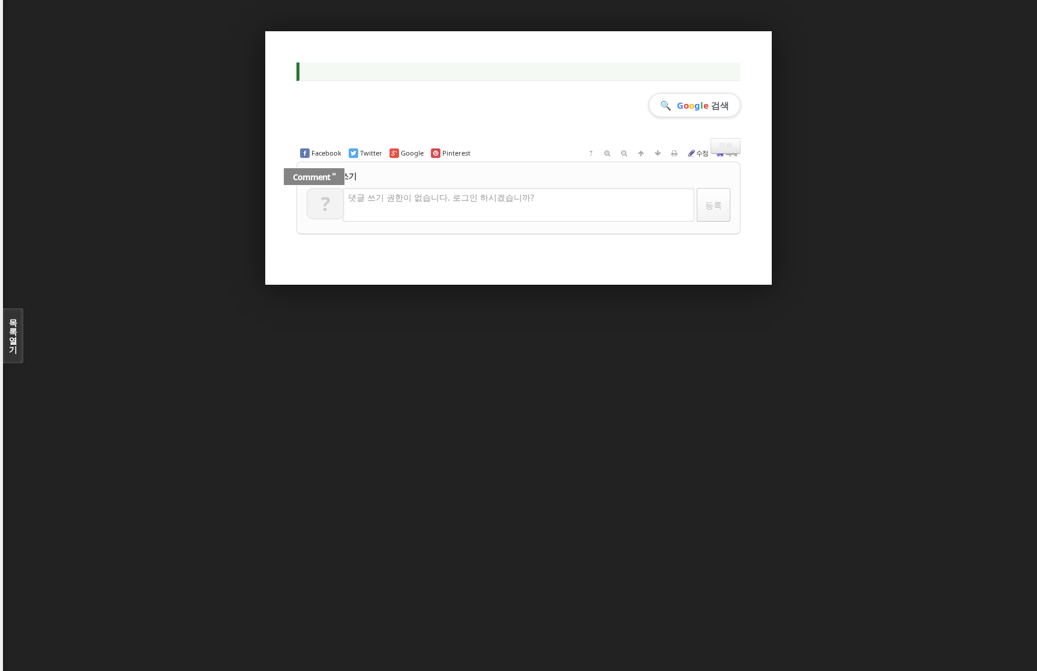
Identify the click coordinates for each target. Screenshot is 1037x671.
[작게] (624, 153)
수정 (702, 152)
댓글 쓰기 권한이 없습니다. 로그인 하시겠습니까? (441, 197)
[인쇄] (674, 153)
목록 (725, 146)
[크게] (607, 153)
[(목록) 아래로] (657, 153)
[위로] (641, 153)
